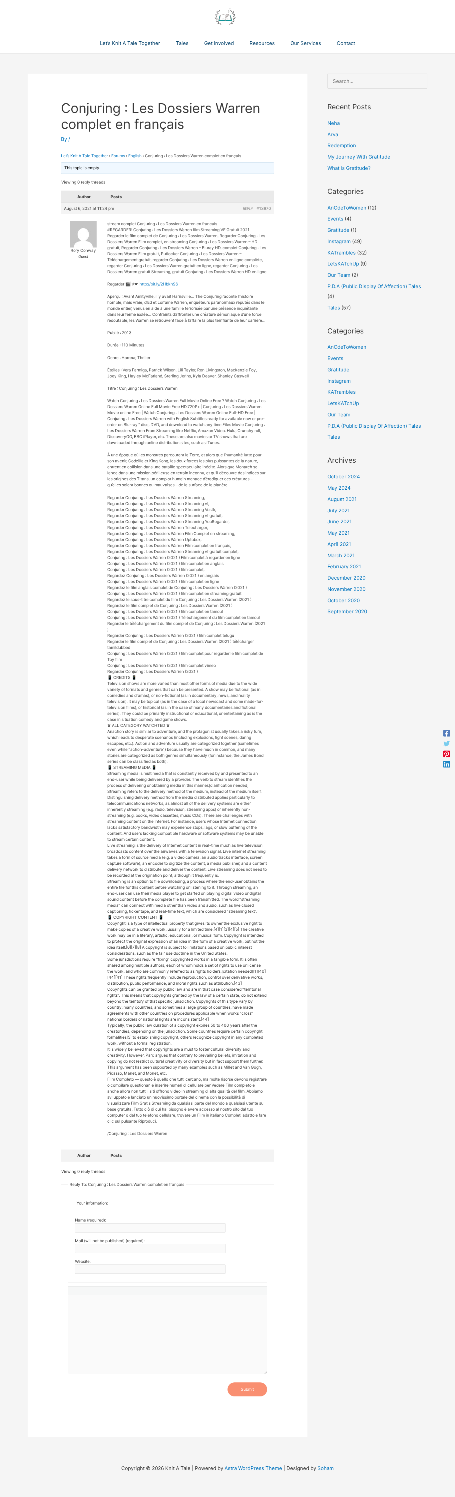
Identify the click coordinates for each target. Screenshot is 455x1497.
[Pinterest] (446, 753)
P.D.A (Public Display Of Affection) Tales (374, 286)
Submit (247, 1389)
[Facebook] (446, 733)
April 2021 (339, 544)
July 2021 (338, 510)
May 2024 (339, 488)
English (135, 155)
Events (335, 219)
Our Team (338, 275)
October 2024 (343, 476)
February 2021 (344, 566)
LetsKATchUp (343, 263)
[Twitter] (446, 743)
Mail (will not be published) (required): (110, 1240)
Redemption (341, 145)
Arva (332, 134)
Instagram (339, 241)
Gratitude (338, 230)
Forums (118, 155)
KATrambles (341, 253)
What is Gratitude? (349, 168)
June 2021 (339, 521)
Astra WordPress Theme (253, 1468)
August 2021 (342, 499)
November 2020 (346, 589)
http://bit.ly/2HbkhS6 (159, 283)
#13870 (263, 208)
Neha (333, 123)
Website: (83, 1261)
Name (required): (90, 1220)
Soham (325, 1468)
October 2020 (343, 600)
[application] (163, 43)
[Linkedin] (446, 763)
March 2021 (341, 555)
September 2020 (347, 611)
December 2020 (346, 578)
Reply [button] (248, 209)
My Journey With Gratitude (358, 157)
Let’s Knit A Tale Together (84, 155)
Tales (333, 307)
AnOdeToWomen (346, 208)
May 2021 (338, 533)
